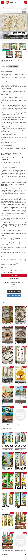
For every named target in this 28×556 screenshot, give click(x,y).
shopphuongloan (14, 278)
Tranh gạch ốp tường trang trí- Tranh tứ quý (12, 383)
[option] (14, 26)
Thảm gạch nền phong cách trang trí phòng (12, 363)
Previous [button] (2, 26)
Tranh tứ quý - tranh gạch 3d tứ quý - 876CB (13, 490)
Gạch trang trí (17, 7)
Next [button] (25, 26)
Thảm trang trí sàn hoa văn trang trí (11, 343)
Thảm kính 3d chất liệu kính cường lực (11, 323)
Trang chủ (3, 7)
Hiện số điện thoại (15, 295)
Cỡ (13, 66)
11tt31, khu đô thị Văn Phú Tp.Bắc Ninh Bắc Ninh (15, 283)
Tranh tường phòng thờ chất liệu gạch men (12, 404)
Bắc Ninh (10, 7)
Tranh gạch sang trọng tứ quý (9, 550)
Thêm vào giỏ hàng (15, 291)
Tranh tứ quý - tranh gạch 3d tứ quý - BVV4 (12, 530)
